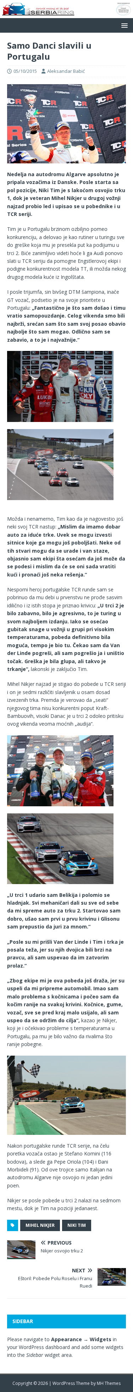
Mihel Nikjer (40, 1225)
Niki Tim (76, 1225)
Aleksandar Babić (66, 71)
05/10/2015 (25, 71)
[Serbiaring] (66, 13)
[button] (123, 25)
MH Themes (109, 1383)
